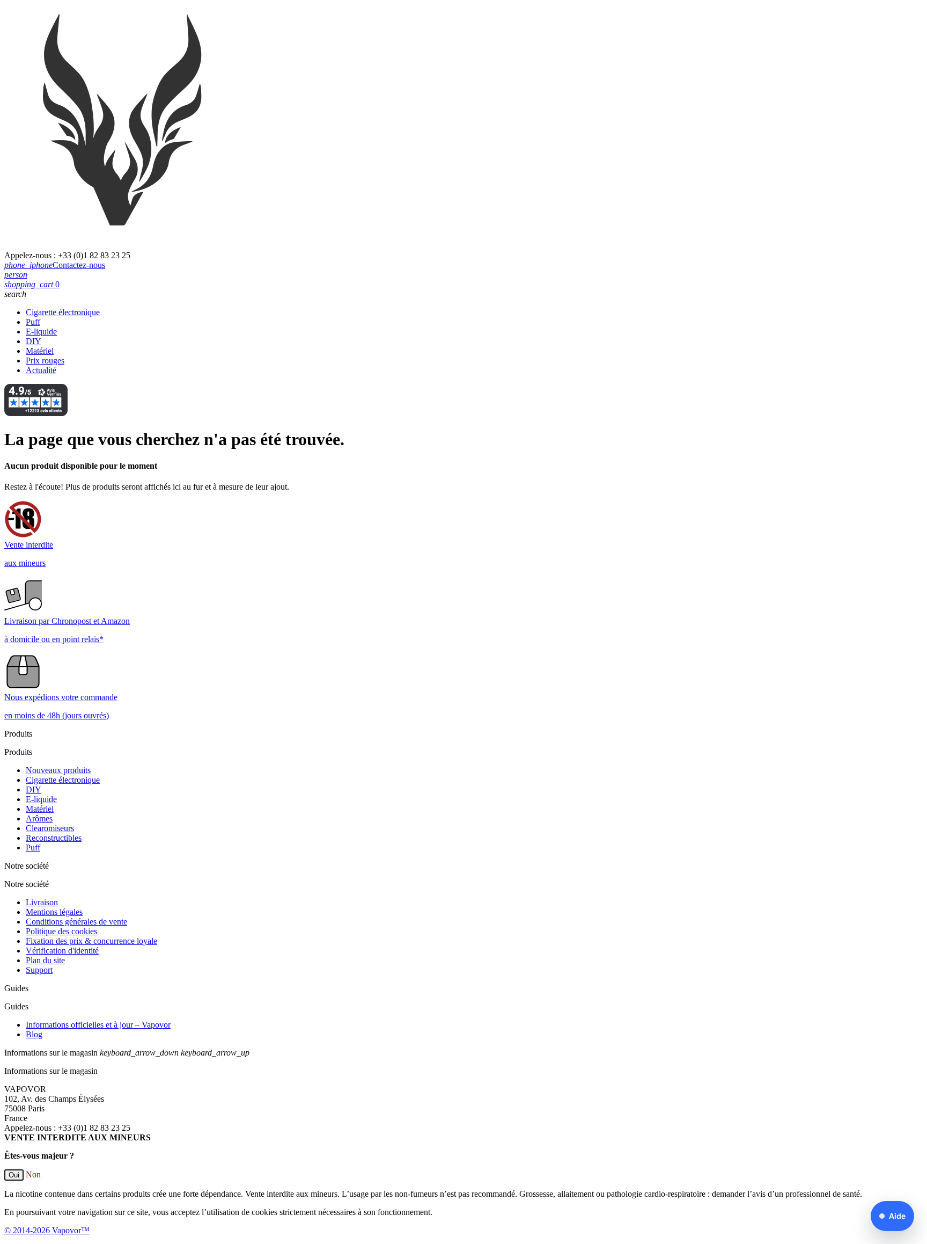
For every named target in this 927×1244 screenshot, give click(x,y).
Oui (14, 1175)
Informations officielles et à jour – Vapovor (98, 1024)
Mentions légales (54, 911)
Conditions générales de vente (76, 921)
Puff (33, 321)
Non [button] (33, 1174)
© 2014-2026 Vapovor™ (47, 1230)
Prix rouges (45, 360)
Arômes (39, 818)
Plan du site (45, 960)
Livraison (42, 902)
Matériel (40, 350)
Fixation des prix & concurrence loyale (91, 940)
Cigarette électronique (63, 312)
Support (39, 969)
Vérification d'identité (62, 950)
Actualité (41, 370)
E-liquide (41, 331)
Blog (34, 1034)
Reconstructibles (54, 837)
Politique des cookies (61, 931)
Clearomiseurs (50, 828)
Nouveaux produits (58, 770)
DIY (33, 341)
